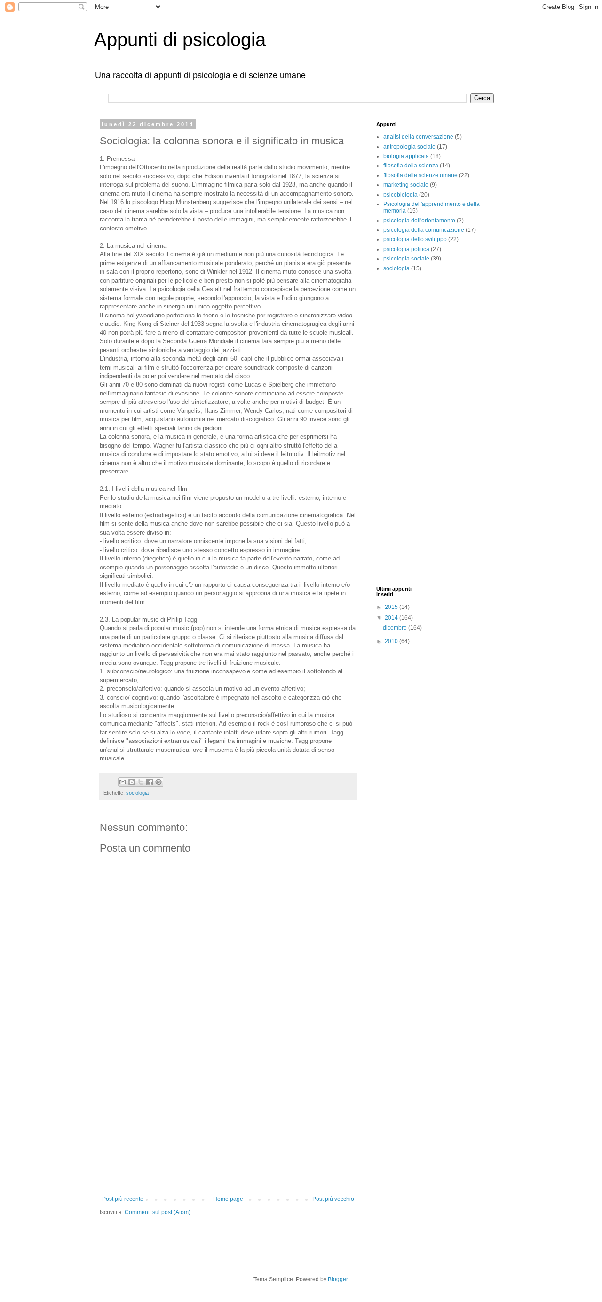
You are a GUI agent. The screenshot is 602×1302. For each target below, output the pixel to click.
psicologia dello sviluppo (415, 239)
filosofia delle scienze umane (420, 175)
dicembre (395, 627)
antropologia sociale (409, 146)
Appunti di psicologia (180, 39)
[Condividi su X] (140, 782)
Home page (228, 1199)
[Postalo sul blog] (131, 782)
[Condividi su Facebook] (149, 782)
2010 (392, 641)
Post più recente (122, 1199)
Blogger (338, 1279)
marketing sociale (405, 184)
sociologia (137, 793)
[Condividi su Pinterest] (158, 782)
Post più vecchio (333, 1199)
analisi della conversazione (418, 137)
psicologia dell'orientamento (419, 220)
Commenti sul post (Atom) (157, 1212)
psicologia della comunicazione (423, 230)
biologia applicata (406, 156)
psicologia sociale (406, 258)
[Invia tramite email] (122, 782)
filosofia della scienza (410, 165)
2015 (392, 607)
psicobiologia (400, 194)
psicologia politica (406, 249)
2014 (392, 618)
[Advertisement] (228, 1125)
